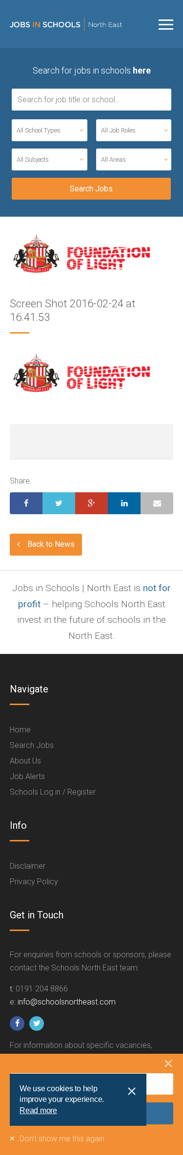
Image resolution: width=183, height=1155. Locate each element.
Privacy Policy (34, 881)
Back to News (51, 544)
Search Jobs (32, 745)
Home (20, 729)
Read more (38, 1110)
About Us (25, 760)
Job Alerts (27, 776)
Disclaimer (27, 866)
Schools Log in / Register (53, 792)
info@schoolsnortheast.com (67, 1001)
